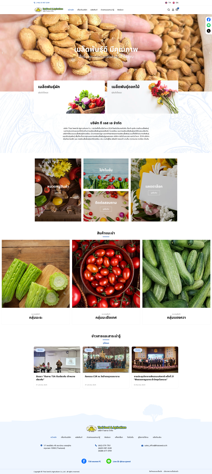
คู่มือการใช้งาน (143, 437)
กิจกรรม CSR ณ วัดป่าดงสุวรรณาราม (102, 376)
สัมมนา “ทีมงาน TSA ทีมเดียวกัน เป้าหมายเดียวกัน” (55, 378)
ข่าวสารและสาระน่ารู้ (107, 10)
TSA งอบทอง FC (94, 461)
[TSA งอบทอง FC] (83, 461)
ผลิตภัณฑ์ (93, 10)
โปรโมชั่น (130, 437)
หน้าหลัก (71, 10)
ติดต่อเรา (120, 10)
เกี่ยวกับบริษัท (82, 10)
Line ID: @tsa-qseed (122, 461)
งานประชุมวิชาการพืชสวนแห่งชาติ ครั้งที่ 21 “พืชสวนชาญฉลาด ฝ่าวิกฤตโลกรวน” (154, 378)
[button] (2, 52)
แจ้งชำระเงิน (157, 437)
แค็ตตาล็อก (119, 437)
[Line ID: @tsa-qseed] (108, 461)
